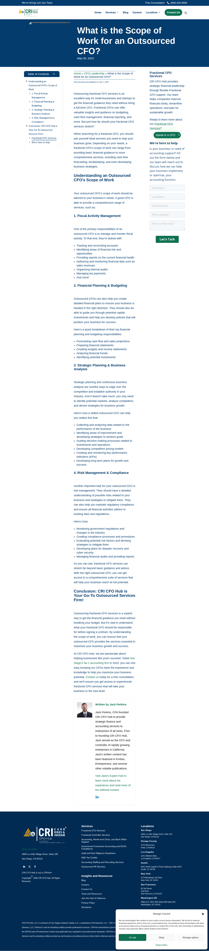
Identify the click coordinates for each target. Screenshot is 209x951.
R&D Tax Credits (89, 857)
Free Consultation (155, 3)
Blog (125, 12)
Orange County (149, 841)
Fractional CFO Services (93, 830)
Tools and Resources (91, 894)
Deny (161, 937)
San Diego (146, 830)
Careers (137, 12)
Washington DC (149, 898)
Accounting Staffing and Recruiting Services (102, 862)
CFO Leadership (94, 73)
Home (98, 12)
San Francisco (148, 884)
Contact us (92, 677)
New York (146, 873)
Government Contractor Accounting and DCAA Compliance (103, 847)
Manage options (191, 937)
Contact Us (173, 12)
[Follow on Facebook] (35, 866)
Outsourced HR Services (93, 866)
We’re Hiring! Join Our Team (37, 3)
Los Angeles (147, 852)
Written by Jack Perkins (110, 704)
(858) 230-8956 (29, 849)
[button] (202, 913)
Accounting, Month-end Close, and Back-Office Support (104, 840)
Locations (151, 12)
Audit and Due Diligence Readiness (98, 853)
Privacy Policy (161, 945)
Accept (132, 937)
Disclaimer (86, 907)
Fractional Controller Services (95, 835)
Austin (144, 863)
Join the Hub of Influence (93, 898)
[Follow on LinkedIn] (24, 866)
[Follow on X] (29, 866)
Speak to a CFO (165, 135)
